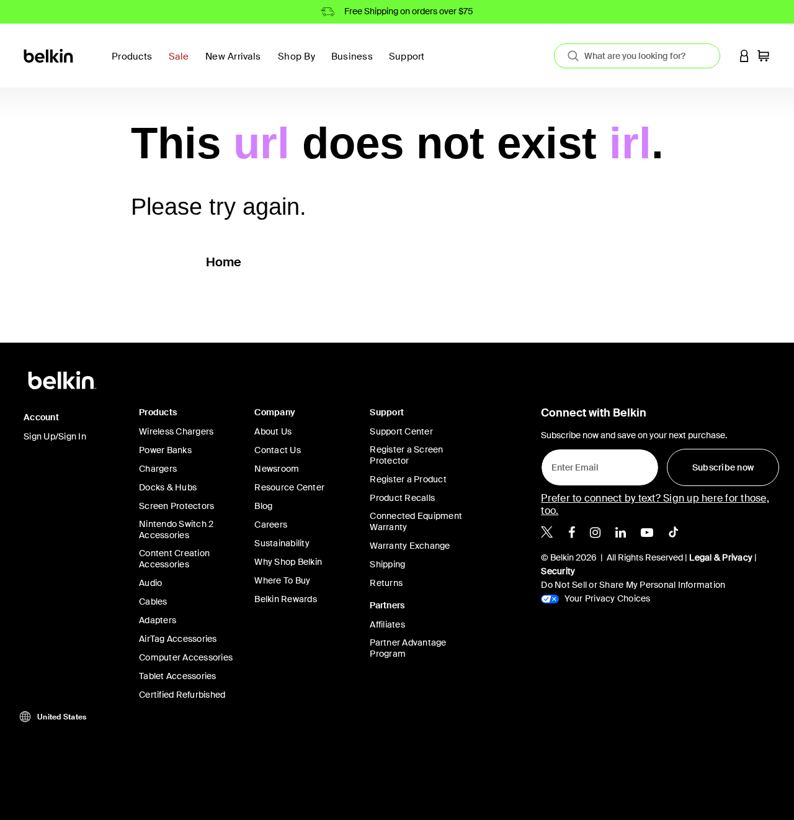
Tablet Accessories (177, 676)
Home (224, 262)
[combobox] (637, 55)
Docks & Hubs (168, 487)
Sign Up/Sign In (55, 436)
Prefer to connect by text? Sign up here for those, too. (655, 504)
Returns (386, 582)
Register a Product (408, 479)
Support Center (401, 431)
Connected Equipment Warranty (416, 521)
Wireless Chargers (176, 431)
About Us (273, 431)
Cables (153, 601)
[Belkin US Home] (49, 54)
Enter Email (571, 464)
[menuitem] (182, 63)
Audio (150, 582)
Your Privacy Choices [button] (606, 598)
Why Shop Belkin (288, 561)
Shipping (387, 564)
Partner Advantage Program (408, 648)
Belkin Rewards (285, 599)
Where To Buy (282, 580)
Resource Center (289, 487)
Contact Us (277, 450)
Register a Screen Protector (406, 455)
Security (558, 571)
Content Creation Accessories (174, 558)
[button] (744, 56)
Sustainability (282, 543)
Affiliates (387, 624)
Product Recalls (402, 497)
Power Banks (165, 450)
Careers (270, 524)
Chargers (158, 468)
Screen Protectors (176, 505)
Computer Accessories (186, 657)
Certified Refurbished (182, 694)
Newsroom (276, 468)
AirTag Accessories (178, 638)
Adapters (157, 620)
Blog (263, 505)
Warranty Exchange (410, 545)
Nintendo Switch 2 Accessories (176, 529)
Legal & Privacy (720, 557)
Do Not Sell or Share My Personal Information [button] (633, 584)
